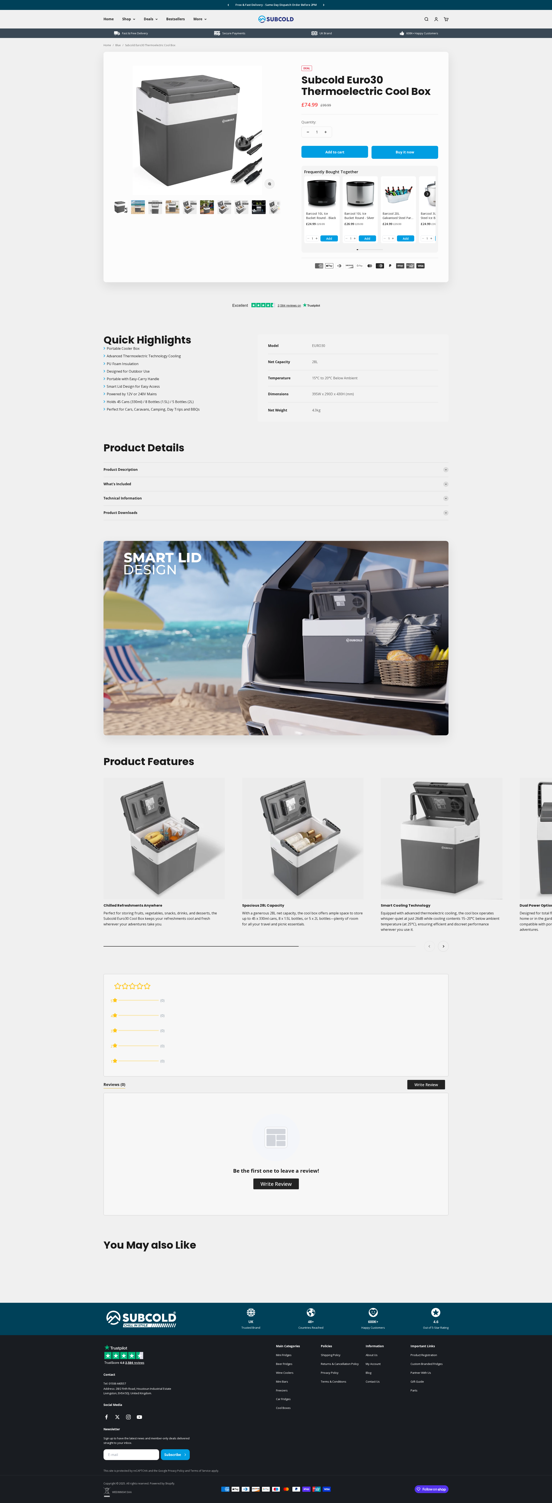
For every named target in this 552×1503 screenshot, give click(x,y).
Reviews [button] (114, 1084)
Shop (126, 19)
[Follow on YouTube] (139, 1417)
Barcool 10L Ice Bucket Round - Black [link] (321, 215)
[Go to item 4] (172, 207)
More (197, 19)
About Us (372, 1355)
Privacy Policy (330, 1373)
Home (109, 19)
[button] (308, 238)
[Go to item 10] (276, 207)
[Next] (324, 5)
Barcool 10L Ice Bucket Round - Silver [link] (359, 215)
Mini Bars (282, 1381)
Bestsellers (175, 19)
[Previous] (228, 5)
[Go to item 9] (259, 207)
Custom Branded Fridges (427, 1364)
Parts (414, 1390)
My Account (373, 1364)
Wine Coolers (284, 1373)
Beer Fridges (284, 1364)
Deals (148, 19)
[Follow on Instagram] (128, 1417)
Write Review (426, 1084)
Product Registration (424, 1355)
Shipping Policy (330, 1355)
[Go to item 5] (190, 207)
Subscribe (172, 1454)
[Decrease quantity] (308, 132)
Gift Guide (417, 1381)
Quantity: (308, 122)
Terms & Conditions (333, 1381)
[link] (322, 194)
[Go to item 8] (241, 207)
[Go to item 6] (207, 207)
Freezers (282, 1390)
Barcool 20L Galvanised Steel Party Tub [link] (398, 215)
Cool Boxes (283, 1408)
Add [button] (329, 238)
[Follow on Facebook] (106, 1417)
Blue (118, 45)
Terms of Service (200, 1471)
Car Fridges (283, 1399)
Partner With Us (421, 1373)
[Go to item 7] (224, 207)
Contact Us (373, 1381)
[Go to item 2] (138, 207)
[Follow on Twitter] (117, 1417)
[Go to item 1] (121, 207)
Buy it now (405, 152)
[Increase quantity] (325, 132)
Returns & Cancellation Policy (340, 1364)
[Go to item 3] (155, 207)
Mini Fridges (284, 1355)
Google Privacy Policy (171, 1471)
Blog (368, 1373)
